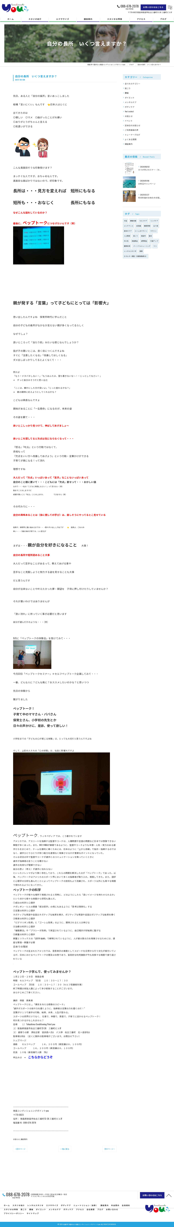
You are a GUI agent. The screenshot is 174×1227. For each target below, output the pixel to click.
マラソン (153, 231)
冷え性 (126, 241)
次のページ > (109, 1149)
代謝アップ (154, 241)
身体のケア (128, 231)
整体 (150, 236)
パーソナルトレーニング (141, 246)
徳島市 (143, 236)
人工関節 (127, 236)
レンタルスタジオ (130, 251)
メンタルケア (130, 102)
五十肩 (155, 226)
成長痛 (138, 226)
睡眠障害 (147, 226)
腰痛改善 (133, 221)
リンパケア (154, 221)
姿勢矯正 (144, 241)
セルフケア (143, 221)
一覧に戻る (64, 1149)
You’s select (129, 111)
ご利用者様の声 (131, 130)
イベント (129, 120)
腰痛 (127, 93)
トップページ (19, 1040)
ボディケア (129, 106)
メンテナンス (128, 226)
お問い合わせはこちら (153, 7)
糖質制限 (127, 246)
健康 (141, 251)
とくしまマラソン (141, 231)
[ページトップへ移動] (168, 1195)
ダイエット (130, 97)
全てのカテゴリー (132, 83)
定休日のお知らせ (132, 125)
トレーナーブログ (132, 134)
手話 (125, 221)
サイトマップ (33, 1213)
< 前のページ (20, 1149)
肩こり (128, 88)
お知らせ (16, 1139)
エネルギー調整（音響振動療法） (135, 256)
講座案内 (24, 1139)
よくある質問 (130, 139)
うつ (154, 246)
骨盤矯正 (135, 241)
